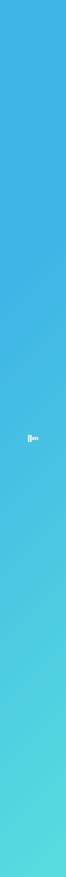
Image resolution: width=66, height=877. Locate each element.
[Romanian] (59, 3)
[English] (56, 3)
